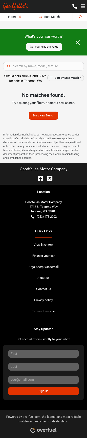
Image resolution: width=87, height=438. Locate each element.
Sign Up (43, 391)
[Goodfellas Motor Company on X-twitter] (48, 178)
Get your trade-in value (44, 46)
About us (43, 278)
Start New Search (43, 115)
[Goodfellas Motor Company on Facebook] (39, 178)
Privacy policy (43, 300)
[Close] (78, 42)
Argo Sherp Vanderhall (44, 267)
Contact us (43, 289)
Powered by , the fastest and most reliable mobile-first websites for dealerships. (43, 419)
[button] (75, 6)
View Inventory (43, 244)
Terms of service (43, 311)
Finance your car (43, 256)
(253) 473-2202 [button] (47, 216)
